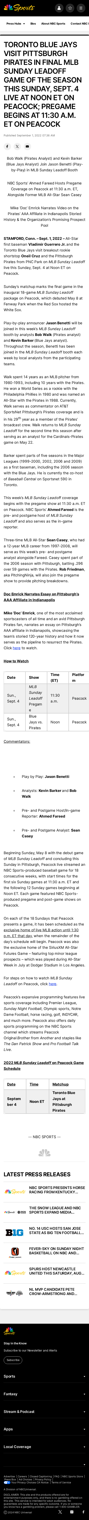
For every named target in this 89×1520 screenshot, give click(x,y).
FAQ (56, 1476)
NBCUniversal (27, 1489)
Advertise (9, 1476)
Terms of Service (61, 1482)
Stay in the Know (15, 1343)
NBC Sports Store (72, 1476)
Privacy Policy (43, 1479)
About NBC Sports (53, 23)
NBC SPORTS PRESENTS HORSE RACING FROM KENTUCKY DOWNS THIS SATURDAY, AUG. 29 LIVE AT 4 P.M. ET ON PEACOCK (57, 1190)
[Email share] (27, 146)
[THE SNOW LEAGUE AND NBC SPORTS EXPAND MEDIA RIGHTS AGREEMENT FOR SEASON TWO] (15, 1212)
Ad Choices (25, 1479)
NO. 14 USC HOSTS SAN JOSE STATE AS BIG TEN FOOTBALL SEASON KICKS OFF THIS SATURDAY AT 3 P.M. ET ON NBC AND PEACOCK (55, 1230)
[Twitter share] (17, 146)
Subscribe (13, 1360)
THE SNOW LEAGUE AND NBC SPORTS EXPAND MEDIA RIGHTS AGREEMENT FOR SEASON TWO (55, 1210)
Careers (22, 1476)
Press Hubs (13, 23)
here (17, 648)
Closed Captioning (41, 1476)
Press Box (10, 1479)
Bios (33, 23)
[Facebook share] (7, 146)
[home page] (19, 8)
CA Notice (43, 1482)
